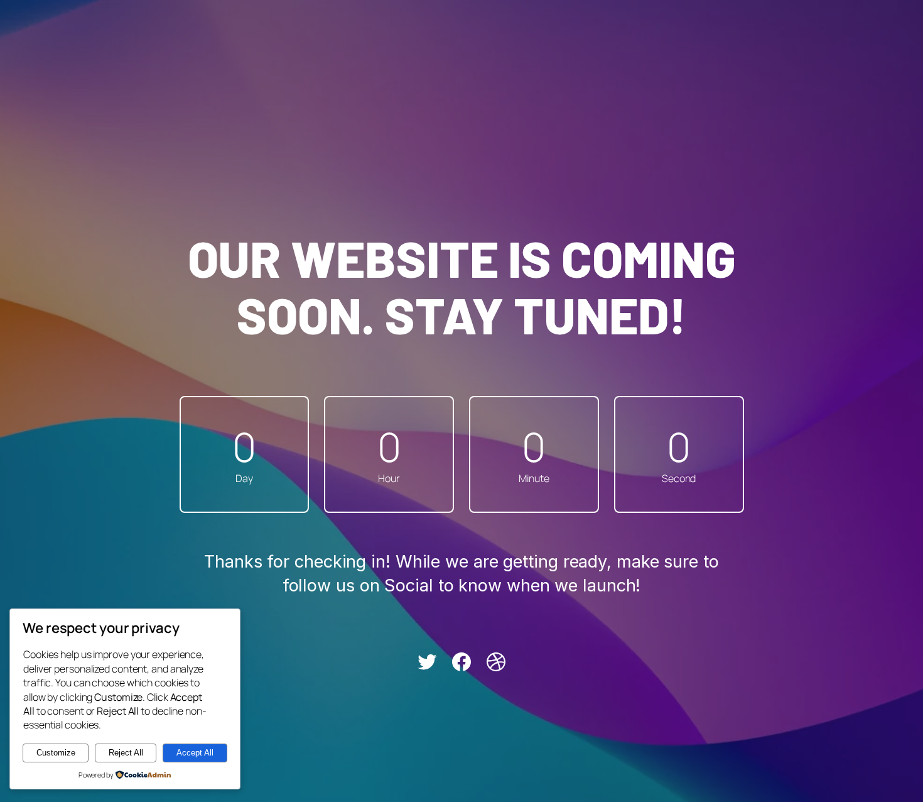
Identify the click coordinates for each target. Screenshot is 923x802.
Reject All (126, 752)
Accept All (194, 752)
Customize (55, 752)
